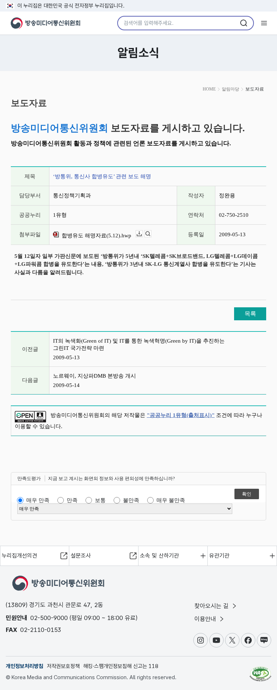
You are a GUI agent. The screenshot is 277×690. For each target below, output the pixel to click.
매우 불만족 (171, 500)
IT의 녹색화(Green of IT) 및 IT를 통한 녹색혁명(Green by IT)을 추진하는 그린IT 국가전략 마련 (139, 344)
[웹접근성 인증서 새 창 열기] (260, 670)
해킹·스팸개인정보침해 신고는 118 (120, 666)
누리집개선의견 (19, 555)
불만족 (131, 500)
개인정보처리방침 (24, 666)
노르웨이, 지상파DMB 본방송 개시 (94, 376)
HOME (209, 89)
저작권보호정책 (63, 666)
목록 (250, 314)
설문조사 (81, 555)
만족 (72, 500)
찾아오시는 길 (212, 606)
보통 (100, 500)
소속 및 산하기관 (159, 555)
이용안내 (206, 619)
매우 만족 (37, 500)
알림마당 (230, 89)
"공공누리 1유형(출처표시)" (181, 415)
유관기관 (219, 555)
